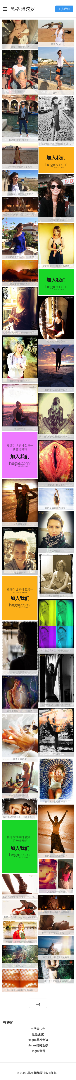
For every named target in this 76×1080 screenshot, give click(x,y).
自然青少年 (38, 1028)
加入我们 (64, 9)
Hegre (38, 1040)
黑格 (22, 8)
